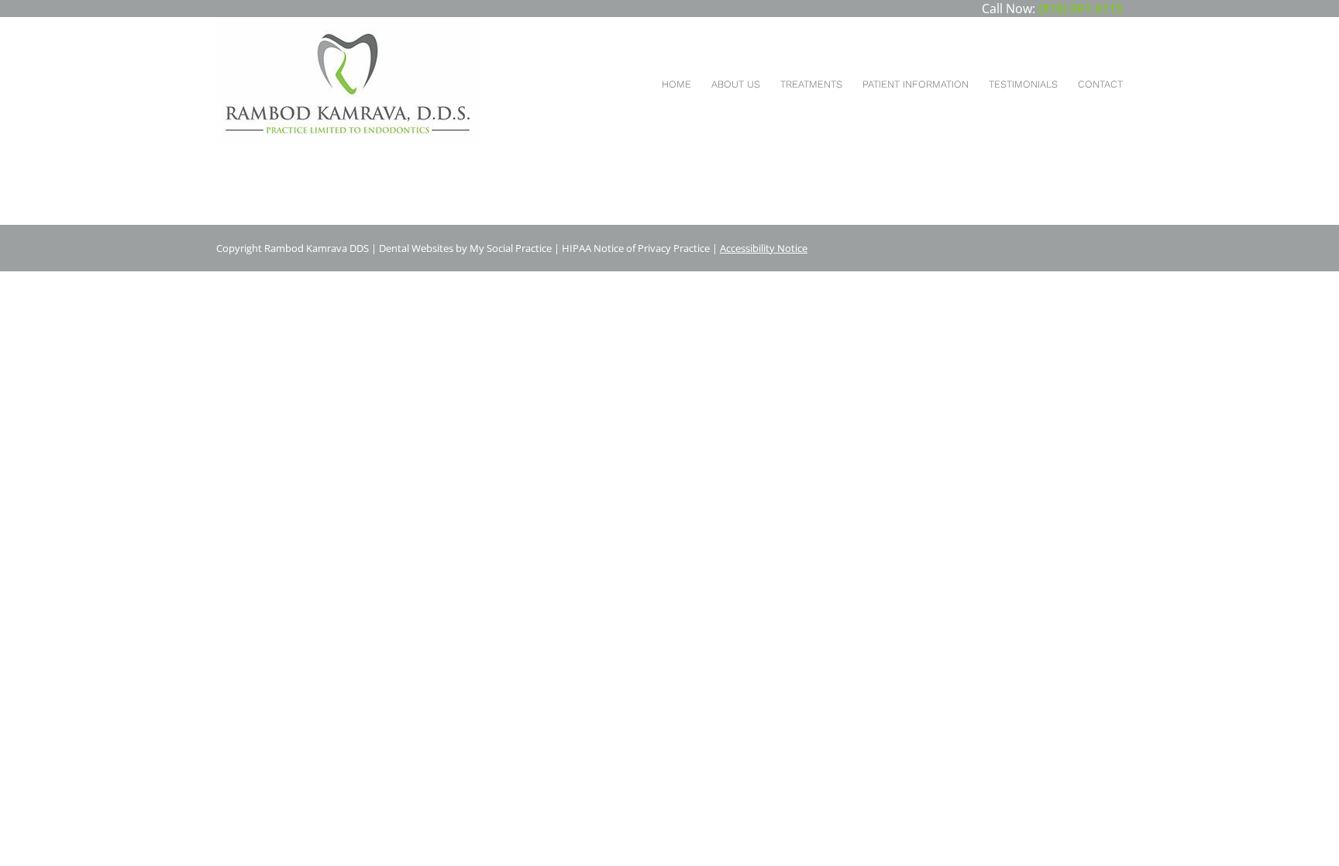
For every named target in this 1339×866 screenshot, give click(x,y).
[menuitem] (676, 84)
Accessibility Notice (763, 248)
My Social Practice (509, 248)
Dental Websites (416, 248)
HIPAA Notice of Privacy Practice (636, 248)
